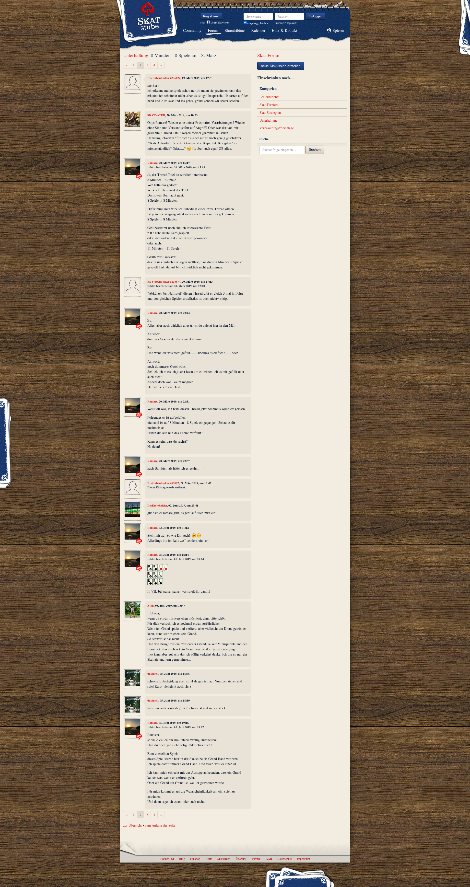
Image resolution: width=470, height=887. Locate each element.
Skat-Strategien (270, 112)
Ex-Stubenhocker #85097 (163, 483)
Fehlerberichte (269, 96)
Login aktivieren (220, 22)
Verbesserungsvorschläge (276, 128)
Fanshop (195, 859)
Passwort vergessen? (286, 22)
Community (192, 30)
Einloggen (315, 16)
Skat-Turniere (268, 104)
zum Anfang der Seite (160, 825)
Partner (256, 859)
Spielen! (339, 30)
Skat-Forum (269, 55)
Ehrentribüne (234, 30)
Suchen (315, 149)
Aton (150, 605)
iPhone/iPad (167, 859)
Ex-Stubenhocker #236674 (163, 78)
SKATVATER (156, 115)
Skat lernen (223, 859)
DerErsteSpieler (157, 505)
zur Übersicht (132, 825)
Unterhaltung (135, 55)
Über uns (241, 859)
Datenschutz (284, 859)
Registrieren (211, 16)
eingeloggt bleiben (258, 23)
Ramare (152, 163)
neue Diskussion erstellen (281, 66)
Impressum (303, 859)
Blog (182, 859)
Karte (209, 859)
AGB (269, 859)
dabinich (152, 673)
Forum (213, 30)
